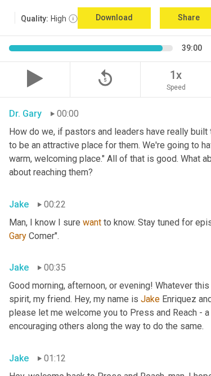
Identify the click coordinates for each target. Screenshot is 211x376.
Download (114, 17)
